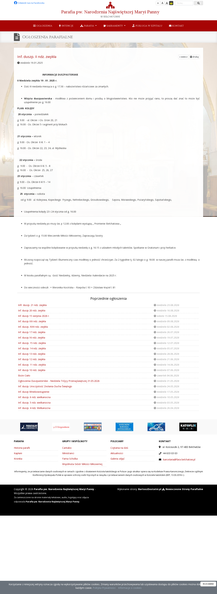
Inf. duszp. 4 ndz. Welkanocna (34, 408)
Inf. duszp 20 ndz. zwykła (31, 310)
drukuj (195, 56)
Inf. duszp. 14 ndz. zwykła (32, 348)
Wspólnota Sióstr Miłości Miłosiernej (82, 464)
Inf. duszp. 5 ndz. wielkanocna (34, 402)
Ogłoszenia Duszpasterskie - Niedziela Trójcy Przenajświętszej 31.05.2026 (59, 381)
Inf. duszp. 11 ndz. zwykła (32, 364)
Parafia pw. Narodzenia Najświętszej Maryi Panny (110, 13)
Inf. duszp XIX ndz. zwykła (32, 321)
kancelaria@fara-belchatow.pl (179, 459)
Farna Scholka (70, 458)
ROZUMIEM (208, 583)
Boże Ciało (24, 375)
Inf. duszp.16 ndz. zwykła (31, 337)
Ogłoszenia (44, 25)
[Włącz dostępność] (171, 3)
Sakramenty (114, 25)
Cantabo (67, 447)
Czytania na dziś (119, 447)
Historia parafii (22, 447)
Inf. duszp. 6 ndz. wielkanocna (34, 397)
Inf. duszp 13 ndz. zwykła (31, 353)
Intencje (67, 25)
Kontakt (177, 25)
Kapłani (18, 453)
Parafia (89, 25)
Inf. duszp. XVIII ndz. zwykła (33, 326)
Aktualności (117, 453)
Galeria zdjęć (118, 458)
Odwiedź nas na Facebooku (30, 3)
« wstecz (183, 56)
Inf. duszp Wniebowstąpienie (33, 391)
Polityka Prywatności (103, 587)
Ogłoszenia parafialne (47, 37)
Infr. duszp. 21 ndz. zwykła (32, 305)
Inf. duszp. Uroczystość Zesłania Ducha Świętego (45, 386)
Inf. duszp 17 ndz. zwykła (31, 332)
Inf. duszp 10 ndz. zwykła (31, 370)
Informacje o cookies (130, 587)
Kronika (18, 458)
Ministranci (68, 453)
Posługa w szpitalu (148, 25)
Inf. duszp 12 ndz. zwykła (31, 359)
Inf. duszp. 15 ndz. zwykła (32, 343)
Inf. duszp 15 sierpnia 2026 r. (33, 315)
